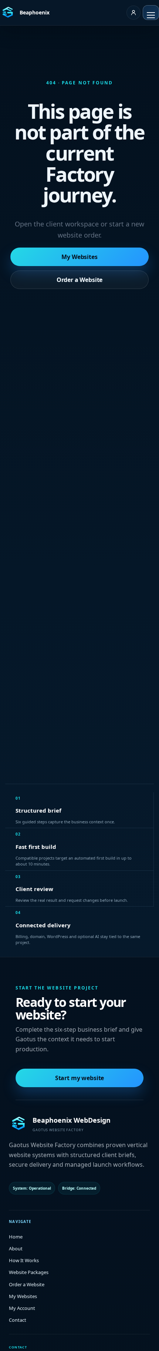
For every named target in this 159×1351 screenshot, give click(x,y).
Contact (17, 1320)
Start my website (79, 1078)
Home (16, 1236)
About (16, 1248)
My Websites (79, 257)
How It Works (24, 1260)
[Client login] (133, 13)
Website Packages (28, 1272)
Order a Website (80, 280)
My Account (22, 1308)
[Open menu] (151, 12)
